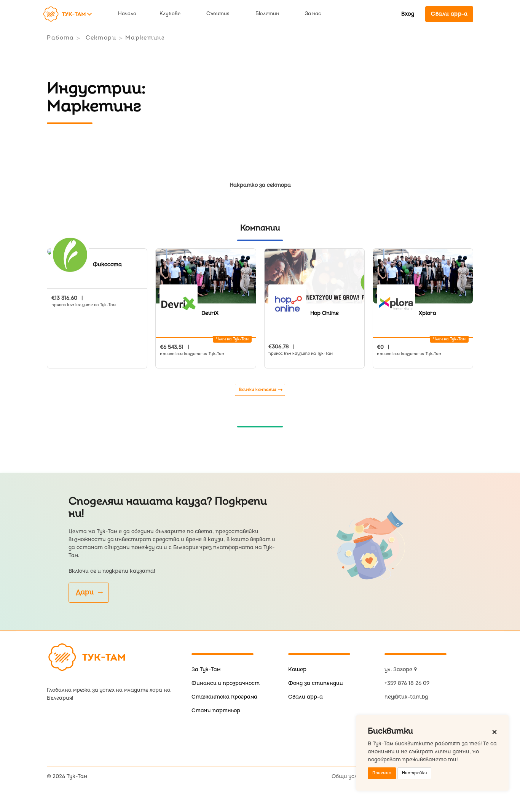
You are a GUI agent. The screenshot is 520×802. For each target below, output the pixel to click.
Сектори (101, 37)
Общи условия (351, 776)
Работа (60, 37)
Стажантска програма (224, 697)
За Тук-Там (205, 669)
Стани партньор (215, 710)
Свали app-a (305, 697)
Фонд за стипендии (315, 683)
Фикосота (107, 264)
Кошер (297, 669)
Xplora (427, 313)
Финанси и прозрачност (225, 683)
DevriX (210, 313)
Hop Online (324, 313)
